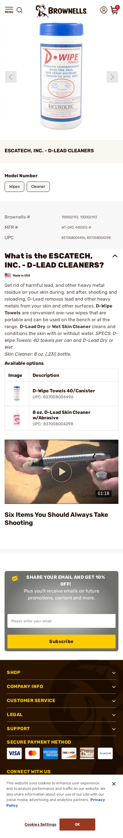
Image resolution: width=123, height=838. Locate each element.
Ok (77, 824)
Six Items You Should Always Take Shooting (56, 519)
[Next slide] (112, 77)
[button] (9, 10)
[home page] (61, 11)
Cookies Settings (40, 824)
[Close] (114, 783)
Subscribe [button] (61, 641)
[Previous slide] (11, 77)
